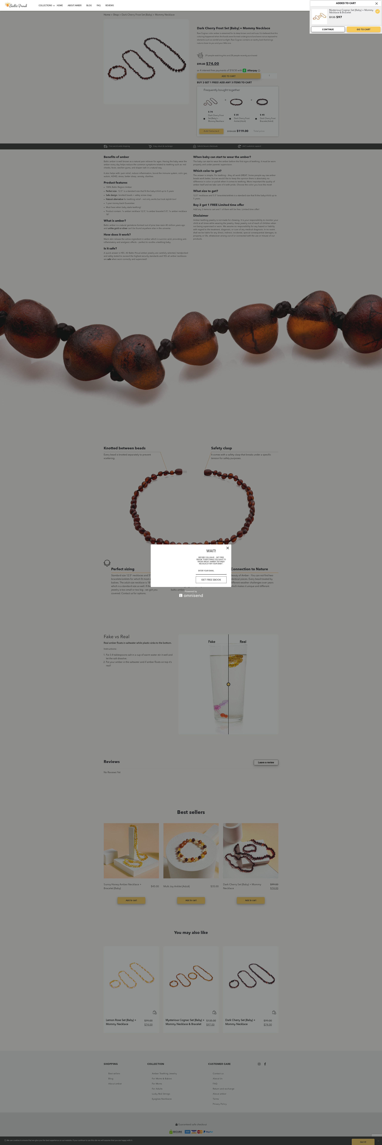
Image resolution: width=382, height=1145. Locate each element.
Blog (89, 6)
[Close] (227, 548)
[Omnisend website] (191, 594)
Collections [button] (45, 6)
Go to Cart (364, 29)
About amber (74, 6)
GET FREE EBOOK (211, 579)
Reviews (109, 6)
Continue (328, 29)
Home (60, 6)
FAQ (99, 6)
